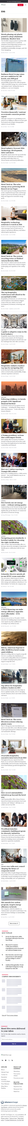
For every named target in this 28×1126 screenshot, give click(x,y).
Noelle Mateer (5, 664)
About (3, 1069)
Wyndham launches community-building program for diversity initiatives (13, 831)
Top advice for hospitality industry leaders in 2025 (11, 686)
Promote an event (18, 1078)
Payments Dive (18, 1086)
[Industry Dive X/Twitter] (9, 1060)
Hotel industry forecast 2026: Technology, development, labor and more (13, 150)
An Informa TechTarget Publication (14, 1)
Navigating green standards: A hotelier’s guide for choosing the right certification (13, 540)
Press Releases (5, 1084)
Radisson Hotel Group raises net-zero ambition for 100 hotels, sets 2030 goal (12, 76)
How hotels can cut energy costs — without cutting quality (13, 503)
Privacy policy (4, 1118)
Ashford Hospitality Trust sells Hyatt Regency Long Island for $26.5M (15, 966)
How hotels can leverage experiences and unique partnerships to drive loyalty (14, 957)
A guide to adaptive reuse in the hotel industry (14, 333)
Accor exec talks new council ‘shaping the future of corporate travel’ (13, 868)
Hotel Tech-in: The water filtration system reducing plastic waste (11, 721)
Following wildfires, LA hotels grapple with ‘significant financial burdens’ (13, 401)
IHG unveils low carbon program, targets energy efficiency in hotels (11, 904)
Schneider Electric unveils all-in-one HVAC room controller (13, 575)
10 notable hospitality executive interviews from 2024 (13, 756)
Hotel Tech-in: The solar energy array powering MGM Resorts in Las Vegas (13, 186)
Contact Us (4, 1074)
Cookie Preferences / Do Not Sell (14, 1120)
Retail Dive (16, 1091)
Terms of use (13, 1118)
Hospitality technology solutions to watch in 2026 (11, 223)
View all (4, 1015)
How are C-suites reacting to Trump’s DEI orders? (12, 470)
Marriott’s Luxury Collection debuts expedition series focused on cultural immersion (14, 947)
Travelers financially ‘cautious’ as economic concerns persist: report (13, 114)
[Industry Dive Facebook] (5, 1060)
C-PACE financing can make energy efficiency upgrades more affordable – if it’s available (12, 612)
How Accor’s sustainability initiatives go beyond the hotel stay (13, 795)
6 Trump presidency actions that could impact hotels (12, 436)
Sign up (20, 4)
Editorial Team (5, 1072)
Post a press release (12, 1015)
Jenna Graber (5, 162)
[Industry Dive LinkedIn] (2, 1060)
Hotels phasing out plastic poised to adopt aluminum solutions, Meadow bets (11, 36)
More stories (13, 923)
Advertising (17, 1071)
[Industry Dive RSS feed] (12, 1060)
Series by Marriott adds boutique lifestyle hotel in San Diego (15, 938)
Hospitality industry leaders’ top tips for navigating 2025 (13, 367)
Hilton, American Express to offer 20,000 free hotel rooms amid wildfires (12, 650)
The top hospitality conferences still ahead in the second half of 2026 (13, 294)
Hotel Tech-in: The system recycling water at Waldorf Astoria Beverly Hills (12, 258)
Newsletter (4, 1077)
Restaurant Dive (18, 1089)
